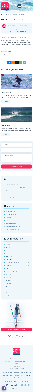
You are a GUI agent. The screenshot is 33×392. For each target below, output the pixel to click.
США (7, 268)
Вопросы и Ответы (11, 211)
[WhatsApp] (20, 62)
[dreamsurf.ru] (5, 6)
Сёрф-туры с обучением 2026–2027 (16, 188)
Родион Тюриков (6, 125)
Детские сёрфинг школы (12, 262)
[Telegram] (24, 62)
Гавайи (8, 296)
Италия (8, 287)
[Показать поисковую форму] (31, 6)
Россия (8, 244)
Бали (7, 253)
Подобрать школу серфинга (16, 329)
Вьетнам (8, 290)
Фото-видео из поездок (12, 191)
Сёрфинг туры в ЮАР (11, 271)
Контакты (20, 378)
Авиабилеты (9, 217)
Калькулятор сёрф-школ (12, 230)
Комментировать (16, 166)
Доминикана (9, 283)
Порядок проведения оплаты (22, 375)
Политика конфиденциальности (10, 372)
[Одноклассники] (13, 62)
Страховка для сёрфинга (13, 226)
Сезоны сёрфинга (11, 194)
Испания (8, 247)
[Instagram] (29, 385)
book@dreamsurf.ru (16, 388)
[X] (17, 62)
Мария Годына (6, 92)
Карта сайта (13, 378)
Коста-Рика (9, 293)
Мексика (8, 280)
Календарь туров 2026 (12, 185)
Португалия (9, 256)
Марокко (8, 250)
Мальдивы (9, 274)
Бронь (7, 220)
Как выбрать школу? (11, 214)
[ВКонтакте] (9, 62)
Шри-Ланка (9, 259)
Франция (8, 277)
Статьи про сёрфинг (11, 197)
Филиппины (9, 265)
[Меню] (19, 6)
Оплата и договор (11, 223)
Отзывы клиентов (26, 372)
